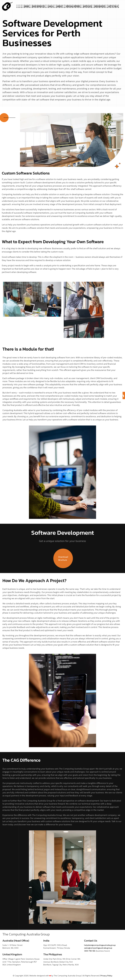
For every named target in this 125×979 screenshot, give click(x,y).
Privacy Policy (106, 975)
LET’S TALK (113, 6)
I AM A (50, 6)
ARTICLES (87, 6)
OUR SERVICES (38, 6)
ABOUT (59, 6)
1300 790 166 (89, 950)
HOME (26, 6)
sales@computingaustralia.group (98, 947)
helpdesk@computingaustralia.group (100, 945)
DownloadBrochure (63, 558)
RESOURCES (100, 6)
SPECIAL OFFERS (73, 6)
